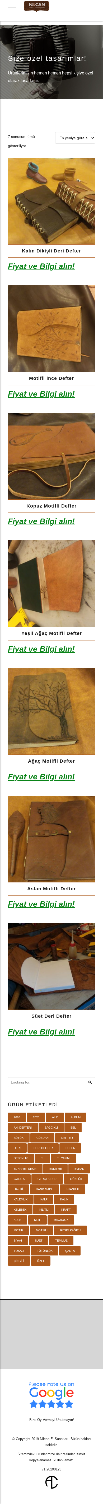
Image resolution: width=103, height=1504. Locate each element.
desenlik (21, 1158)
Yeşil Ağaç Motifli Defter (51, 633)
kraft (66, 1209)
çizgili (19, 1261)
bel (73, 1127)
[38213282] (51, 583)
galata (19, 1178)
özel (41, 1261)
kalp (44, 1199)
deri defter (43, 1148)
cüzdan (42, 1137)
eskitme (55, 1168)
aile (55, 1117)
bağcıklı (51, 1127)
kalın (64, 1199)
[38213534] (51, 456)
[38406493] (51, 201)
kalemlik (20, 1199)
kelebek (20, 1209)
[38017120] (51, 711)
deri (17, 1148)
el (42, 1158)
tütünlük (45, 1250)
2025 (36, 1117)
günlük (76, 1178)
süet (39, 1240)
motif (18, 1230)
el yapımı (63, 1158)
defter (67, 1137)
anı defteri (23, 1127)
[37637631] (51, 839)
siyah (18, 1240)
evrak (79, 1168)
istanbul (72, 1189)
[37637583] (51, 966)
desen (70, 1148)
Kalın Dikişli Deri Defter (51, 251)
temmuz (61, 1240)
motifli (42, 1230)
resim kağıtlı (70, 1230)
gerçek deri (47, 1178)
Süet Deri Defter (51, 1016)
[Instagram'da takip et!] (61, 1351)
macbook (61, 1219)
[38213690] (51, 328)
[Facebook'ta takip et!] (42, 1351)
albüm (76, 1117)
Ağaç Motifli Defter (51, 761)
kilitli (44, 1209)
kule (17, 1219)
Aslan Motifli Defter (51, 888)
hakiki (18, 1189)
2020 (17, 1117)
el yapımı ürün (25, 1168)
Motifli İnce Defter (51, 378)
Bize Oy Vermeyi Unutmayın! (51, 1420)
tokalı (19, 1250)
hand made (44, 1189)
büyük (19, 1137)
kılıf (37, 1219)
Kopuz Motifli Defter (51, 506)
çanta (70, 1250)
